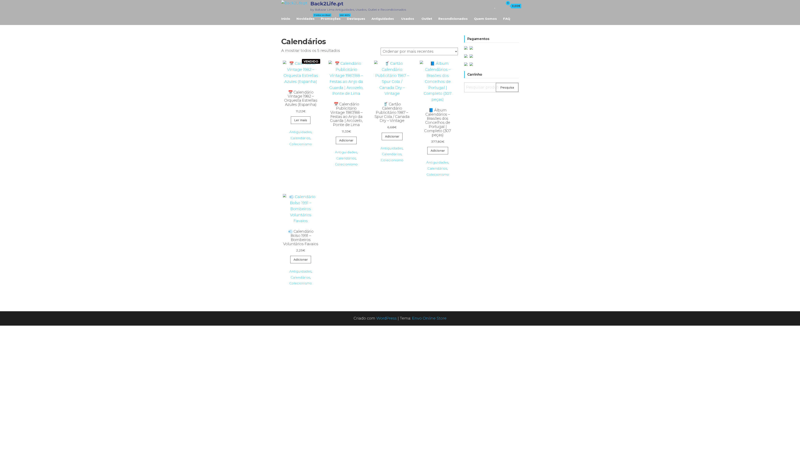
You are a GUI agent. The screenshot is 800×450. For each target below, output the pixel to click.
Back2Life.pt (326, 4)
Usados (407, 19)
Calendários (300, 138)
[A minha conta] (499, 5)
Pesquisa (507, 87)
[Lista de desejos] (495, 5)
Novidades (307, 17)
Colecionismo (300, 144)
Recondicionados (453, 19)
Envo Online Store (429, 318)
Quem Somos (485, 19)
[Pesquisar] (489, 5)
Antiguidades (382, 19)
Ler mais (300, 120)
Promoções (332, 17)
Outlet (426, 19)
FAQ (506, 19)
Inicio (285, 19)
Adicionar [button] (346, 140)
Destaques (356, 19)
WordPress (386, 318)
